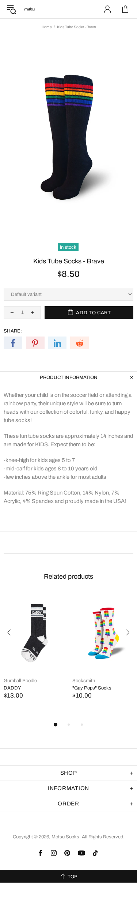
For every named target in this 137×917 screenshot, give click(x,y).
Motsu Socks (29, 9)
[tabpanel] (34, 654)
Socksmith (83, 680)
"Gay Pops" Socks (91, 688)
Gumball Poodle (20, 680)
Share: (13, 331)
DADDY (12, 688)
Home (47, 27)
